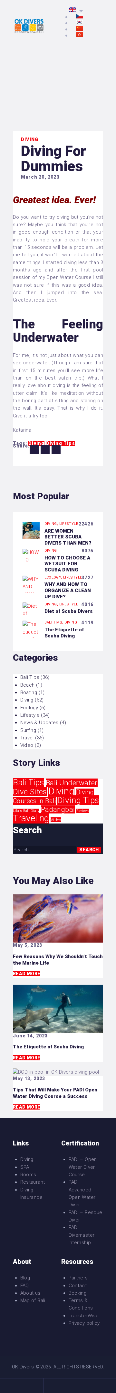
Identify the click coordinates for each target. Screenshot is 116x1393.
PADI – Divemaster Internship (82, 1234)
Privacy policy (84, 1323)
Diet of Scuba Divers (68, 611)
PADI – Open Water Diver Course (83, 1166)
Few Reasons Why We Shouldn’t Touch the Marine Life (58, 960)
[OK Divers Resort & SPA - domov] (29, 22)
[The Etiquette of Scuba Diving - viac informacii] (31, 624)
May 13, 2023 (29, 1078)
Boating (28, 692)
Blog (25, 1278)
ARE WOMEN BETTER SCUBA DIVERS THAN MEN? (68, 537)
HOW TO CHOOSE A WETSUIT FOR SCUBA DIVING (67, 564)
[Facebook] (50, 1385)
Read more (26, 973)
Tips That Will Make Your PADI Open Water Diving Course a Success (55, 1093)
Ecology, (53, 577)
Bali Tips (29, 677)
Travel (27, 738)
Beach (27, 685)
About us (30, 1293)
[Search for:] (45, 850)
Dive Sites (30, 791)
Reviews (83, 811)
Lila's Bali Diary (26, 811)
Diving (29, 139)
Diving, (51, 524)
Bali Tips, (54, 622)
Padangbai (58, 809)
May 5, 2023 (27, 945)
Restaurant (32, 1182)
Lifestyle (68, 524)
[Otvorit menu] (98, 26)
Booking (78, 1293)
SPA (24, 1167)
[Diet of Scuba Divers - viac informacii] (31, 606)
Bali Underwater (72, 783)
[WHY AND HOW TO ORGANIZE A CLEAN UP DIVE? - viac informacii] (31, 579)
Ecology (29, 708)
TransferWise (84, 1316)
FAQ (24, 1285)
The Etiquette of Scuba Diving (64, 633)
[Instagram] (65, 1385)
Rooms (28, 1174)
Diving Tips (78, 800)
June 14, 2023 (30, 1035)
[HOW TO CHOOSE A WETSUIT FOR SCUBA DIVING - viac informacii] (31, 552)
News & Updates (39, 722)
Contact (78, 1285)
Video (27, 745)
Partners (78, 1278)
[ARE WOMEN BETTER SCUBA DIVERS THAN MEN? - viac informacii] (31, 525)
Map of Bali (32, 1300)
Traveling (31, 818)
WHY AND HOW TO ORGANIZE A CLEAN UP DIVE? (67, 590)
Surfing (28, 730)
